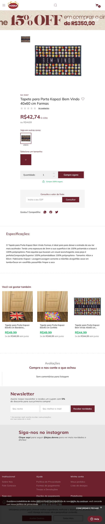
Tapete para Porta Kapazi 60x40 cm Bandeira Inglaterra (17, 326)
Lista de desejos (79, 485)
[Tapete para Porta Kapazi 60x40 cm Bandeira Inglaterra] (17, 306)
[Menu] (4, 5)
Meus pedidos (78, 482)
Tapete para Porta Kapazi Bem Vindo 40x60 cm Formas (87, 326)
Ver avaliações (43, 108)
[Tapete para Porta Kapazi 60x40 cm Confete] (52, 306)
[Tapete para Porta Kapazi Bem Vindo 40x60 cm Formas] (87, 306)
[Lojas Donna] (13, 5)
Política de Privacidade (48, 482)
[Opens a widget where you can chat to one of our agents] (94, 519)
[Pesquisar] (55, 5)
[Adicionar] (54, 173)
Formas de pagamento (48, 485)
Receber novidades (82, 408)
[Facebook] (50, 212)
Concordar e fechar (87, 508)
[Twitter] (56, 212)
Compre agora (71, 174)
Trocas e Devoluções (47, 489)
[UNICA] (25, 138)
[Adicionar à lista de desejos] (83, 99)
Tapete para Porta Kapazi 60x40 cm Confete (52, 326)
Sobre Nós (7, 482)
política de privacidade (27, 504)
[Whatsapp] (44, 212)
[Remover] (54, 176)
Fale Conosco (9, 485)
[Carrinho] (97, 5)
